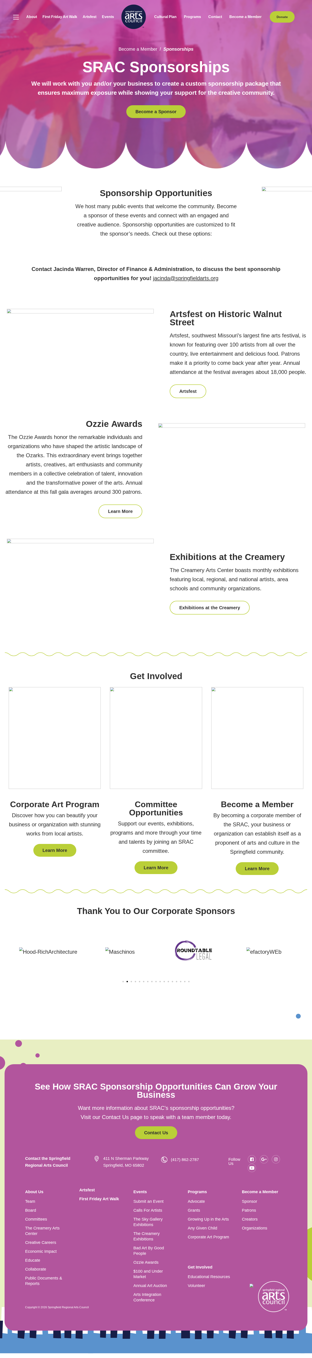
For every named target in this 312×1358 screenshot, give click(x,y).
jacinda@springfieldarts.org (185, 278)
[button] (32, 17)
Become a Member (138, 49)
